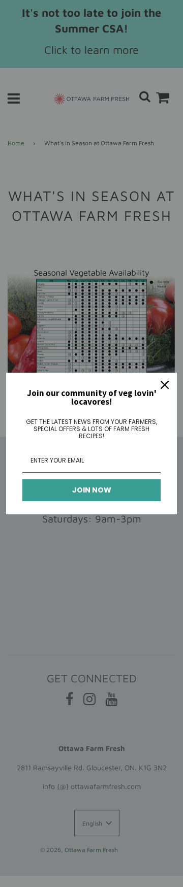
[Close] (164, 385)
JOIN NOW (91, 490)
